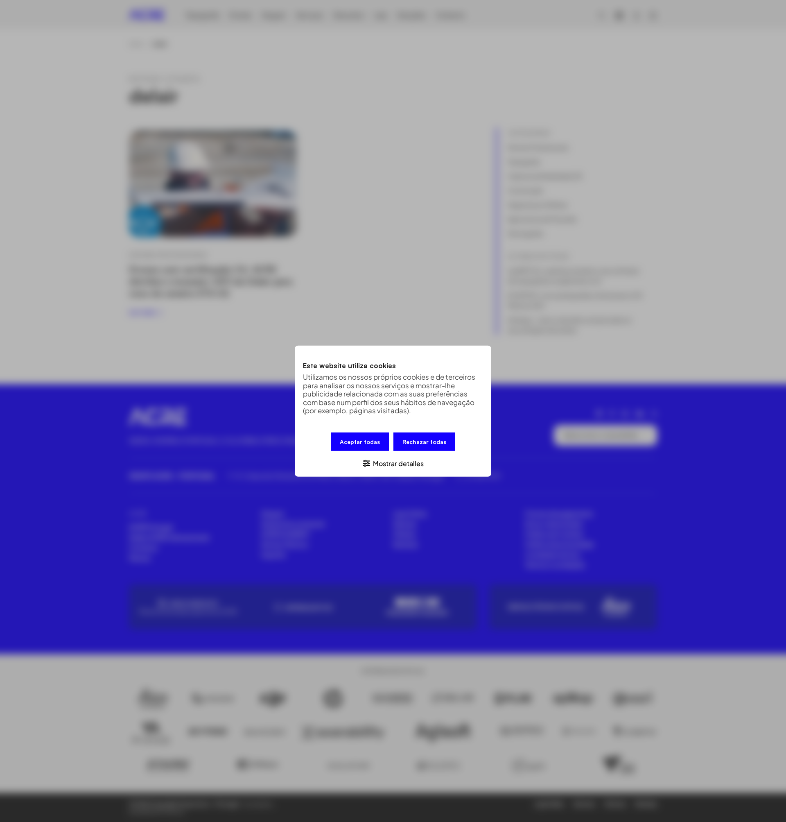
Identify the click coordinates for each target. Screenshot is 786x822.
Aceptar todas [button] (360, 441)
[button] (393, 462)
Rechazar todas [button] (424, 441)
